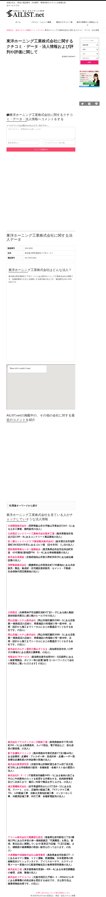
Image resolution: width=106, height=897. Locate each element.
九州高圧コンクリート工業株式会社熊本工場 (31, 533)
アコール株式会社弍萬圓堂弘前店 (25, 837)
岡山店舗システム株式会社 (22, 620)
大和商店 (12, 612)
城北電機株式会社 (17, 786)
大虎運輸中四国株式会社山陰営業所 (26, 854)
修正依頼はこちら (63, 893)
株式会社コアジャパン (19, 877)
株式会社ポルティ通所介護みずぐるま (27, 648)
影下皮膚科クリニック (19, 753)
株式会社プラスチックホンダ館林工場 (27, 741)
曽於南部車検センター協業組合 (24, 549)
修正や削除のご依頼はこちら (87, 23)
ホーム (18, 22)
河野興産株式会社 (17, 564)
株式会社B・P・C (17, 775)
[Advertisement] (40, 84)
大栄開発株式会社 (17, 525)
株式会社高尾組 (16, 557)
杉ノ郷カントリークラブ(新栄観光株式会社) (31, 541)
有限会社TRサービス (18, 656)
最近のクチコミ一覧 (64, 22)
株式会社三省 (15, 869)
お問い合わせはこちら (45, 893)
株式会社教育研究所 (18, 764)
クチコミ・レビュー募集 (41, 22)
